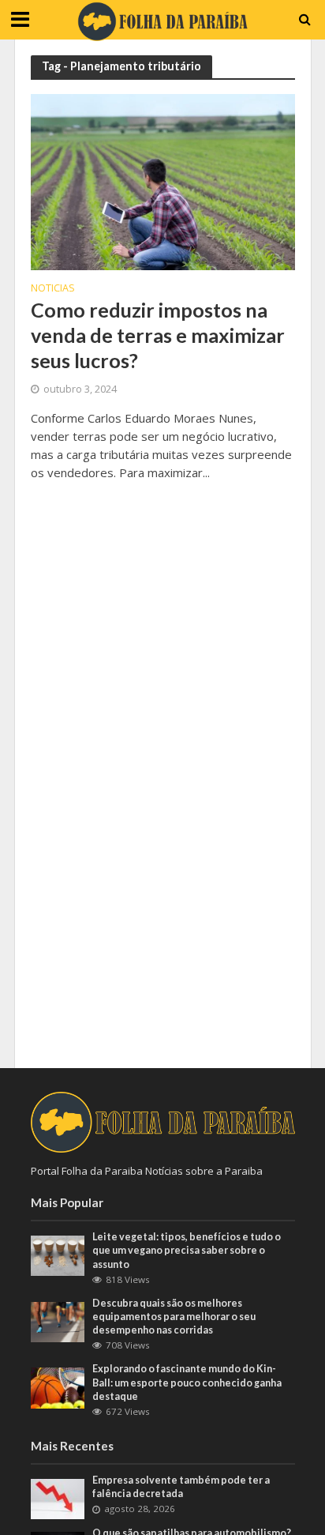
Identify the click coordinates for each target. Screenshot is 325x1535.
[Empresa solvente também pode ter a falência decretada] (58, 1498)
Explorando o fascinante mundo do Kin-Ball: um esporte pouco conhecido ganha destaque (187, 1382)
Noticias (53, 289)
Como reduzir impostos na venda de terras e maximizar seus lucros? (158, 335)
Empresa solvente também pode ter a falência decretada (181, 1486)
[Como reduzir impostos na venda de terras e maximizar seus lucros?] (163, 181)
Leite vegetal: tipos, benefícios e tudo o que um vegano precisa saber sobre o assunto (186, 1250)
